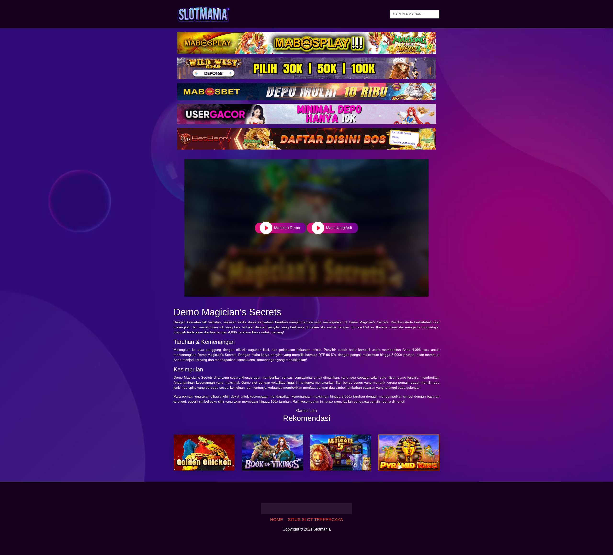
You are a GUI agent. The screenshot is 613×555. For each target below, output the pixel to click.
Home (276, 519)
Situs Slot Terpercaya (315, 519)
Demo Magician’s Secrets (368, 322)
